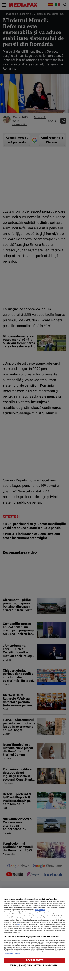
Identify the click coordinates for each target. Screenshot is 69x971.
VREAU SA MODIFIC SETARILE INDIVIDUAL (34, 965)
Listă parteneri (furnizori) (12, 953)
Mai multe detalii (40, 910)
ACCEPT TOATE (34, 960)
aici (18, 924)
